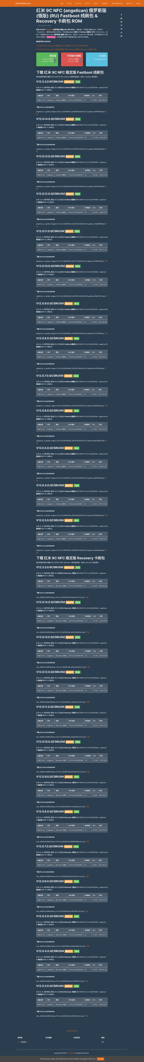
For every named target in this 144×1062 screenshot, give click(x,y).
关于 (102, 1042)
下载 (106, 261)
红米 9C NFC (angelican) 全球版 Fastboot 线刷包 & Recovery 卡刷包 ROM (63, 46)
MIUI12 (69, 3)
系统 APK (129, 3)
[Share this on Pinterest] (121, 25)
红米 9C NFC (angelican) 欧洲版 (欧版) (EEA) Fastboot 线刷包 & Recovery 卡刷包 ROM (67, 49)
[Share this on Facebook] (121, 15)
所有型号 (104, 3)
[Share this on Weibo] (121, 32)
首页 (62, 3)
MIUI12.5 (78, 3)
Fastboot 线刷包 (49, 59)
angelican (49, 29)
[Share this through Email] (121, 36)
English (138, 3)
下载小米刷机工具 (116, 3)
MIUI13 (87, 3)
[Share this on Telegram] (121, 29)
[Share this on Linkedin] (121, 22)
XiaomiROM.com (23, 3)
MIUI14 (96, 3)
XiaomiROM (71, 1053)
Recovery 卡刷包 (49, 61)
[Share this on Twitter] (121, 18)
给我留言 (24, 1042)
